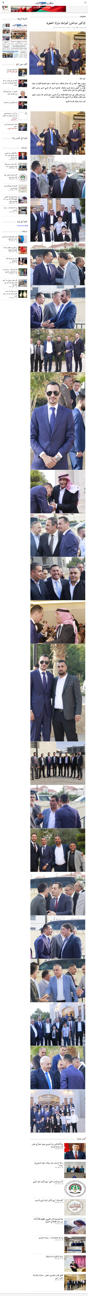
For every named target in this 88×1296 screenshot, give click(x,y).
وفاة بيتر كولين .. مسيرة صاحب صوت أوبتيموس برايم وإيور (9, 270)
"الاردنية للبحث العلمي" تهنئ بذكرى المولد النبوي (48, 1181)
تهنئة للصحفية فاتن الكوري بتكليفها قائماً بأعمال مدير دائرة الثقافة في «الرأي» (48, 1220)
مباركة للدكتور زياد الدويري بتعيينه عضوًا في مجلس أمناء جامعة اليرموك (47, 1145)
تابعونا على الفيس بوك (19, 138)
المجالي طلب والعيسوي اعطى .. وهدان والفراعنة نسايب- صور (48, 1276)
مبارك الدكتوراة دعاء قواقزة (54, 1256)
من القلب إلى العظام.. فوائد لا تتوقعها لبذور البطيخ (10, 248)
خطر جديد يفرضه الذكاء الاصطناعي (11, 259)
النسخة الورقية (22, 19)
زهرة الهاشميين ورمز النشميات (10, 102)
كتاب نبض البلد (21, 64)
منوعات (24, 231)
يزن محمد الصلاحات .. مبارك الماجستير (51, 1238)
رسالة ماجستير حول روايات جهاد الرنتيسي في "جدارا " (48, 1164)
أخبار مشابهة (81, 1139)
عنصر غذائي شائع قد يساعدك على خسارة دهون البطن (9, 237)
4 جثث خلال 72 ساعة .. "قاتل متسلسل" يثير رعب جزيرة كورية (10, 293)
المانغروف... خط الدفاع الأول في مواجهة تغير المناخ (10, 92)
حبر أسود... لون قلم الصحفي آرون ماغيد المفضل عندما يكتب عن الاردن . (10, 115)
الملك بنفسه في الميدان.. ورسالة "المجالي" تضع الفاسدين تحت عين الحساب (10, 82)
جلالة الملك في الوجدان (11, 70)
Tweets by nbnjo (22, 225)
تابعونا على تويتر (22, 221)
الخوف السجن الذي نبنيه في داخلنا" (11, 125)
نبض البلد (81, 27)
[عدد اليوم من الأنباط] (14, 59)
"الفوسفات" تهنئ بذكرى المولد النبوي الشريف (49, 1200)
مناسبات (73, 27)
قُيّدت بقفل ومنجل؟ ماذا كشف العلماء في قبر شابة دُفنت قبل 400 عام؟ (9, 282)
